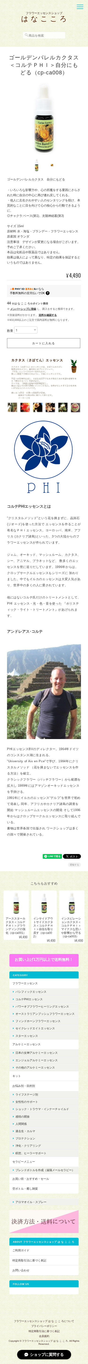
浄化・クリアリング (28, 1145)
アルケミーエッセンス (26, 1044)
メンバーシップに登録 (23, 308)
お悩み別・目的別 (23, 1085)
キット (16, 1075)
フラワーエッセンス (25, 983)
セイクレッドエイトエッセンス (35, 1028)
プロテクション (25, 1138)
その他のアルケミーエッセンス (35, 1067)
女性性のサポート (26, 1101)
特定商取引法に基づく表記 (29, 1260)
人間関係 (21, 1123)
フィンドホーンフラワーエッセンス (38, 1021)
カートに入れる (43, 343)
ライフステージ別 (26, 1094)
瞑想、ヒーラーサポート (30, 1153)
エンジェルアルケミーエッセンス (36, 1060)
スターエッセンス (26, 1035)
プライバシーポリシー (44, 1326)
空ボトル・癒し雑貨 (25, 1188)
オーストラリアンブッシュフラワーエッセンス (45, 1013)
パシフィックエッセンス (30, 991)
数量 (10, 331)
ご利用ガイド (20, 1250)
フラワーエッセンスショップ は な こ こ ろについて (44, 1321)
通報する (74, 864)
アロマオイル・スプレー (30, 1201)
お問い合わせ (20, 1270)
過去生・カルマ (25, 1131)
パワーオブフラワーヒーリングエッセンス (42, 1006)
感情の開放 (22, 1116)
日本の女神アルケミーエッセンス (36, 1052)
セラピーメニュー (23, 1161)
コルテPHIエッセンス (29, 999)
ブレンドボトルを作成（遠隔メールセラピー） (45, 1170)
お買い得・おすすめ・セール (30, 1178)
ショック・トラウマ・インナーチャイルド (42, 1109)
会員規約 (44, 1336)
